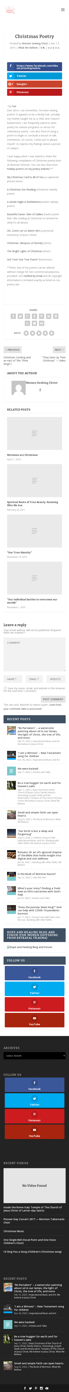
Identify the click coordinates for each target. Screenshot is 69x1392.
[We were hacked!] (11, 771)
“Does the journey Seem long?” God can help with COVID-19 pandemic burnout (39, 910)
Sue (14, 106)
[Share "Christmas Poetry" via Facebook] (13, 316)
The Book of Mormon (43, 819)
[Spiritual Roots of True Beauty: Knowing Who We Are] (34, 480)
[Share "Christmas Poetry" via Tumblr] (34, 316)
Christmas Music (14, 1231)
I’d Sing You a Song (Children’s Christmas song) (32, 1251)
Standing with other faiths (44, 862)
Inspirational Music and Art (46, 741)
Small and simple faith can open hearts (38, 814)
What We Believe (28, 47)
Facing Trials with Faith (43, 917)
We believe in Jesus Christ (30, 744)
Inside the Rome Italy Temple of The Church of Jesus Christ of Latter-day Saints (33, 1209)
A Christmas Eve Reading (21, 189)
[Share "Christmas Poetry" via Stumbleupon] (27, 323)
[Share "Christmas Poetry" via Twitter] (20, 316)
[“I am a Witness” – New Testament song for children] (11, 755)
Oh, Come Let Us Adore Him (23, 230)
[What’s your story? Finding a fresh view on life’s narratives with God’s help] (11, 890)
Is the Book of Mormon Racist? (37, 874)
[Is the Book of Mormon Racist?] (11, 876)
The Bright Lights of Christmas (24, 251)
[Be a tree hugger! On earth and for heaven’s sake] (11, 785)
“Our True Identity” (19, 552)
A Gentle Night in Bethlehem (23, 202)
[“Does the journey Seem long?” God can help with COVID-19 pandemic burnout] (11, 909)
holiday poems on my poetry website (28, 168)
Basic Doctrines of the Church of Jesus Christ (36, 791)
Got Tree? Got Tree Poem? (22, 259)
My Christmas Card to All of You (25, 177)
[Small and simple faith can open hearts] (11, 814)
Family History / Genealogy (40, 1345)
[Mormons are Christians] (34, 433)
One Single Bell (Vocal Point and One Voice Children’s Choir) (30, 1241)
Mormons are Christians (22, 455)
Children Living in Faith (44, 837)
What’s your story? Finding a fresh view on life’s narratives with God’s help (39, 891)
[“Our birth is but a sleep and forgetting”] (11, 833)
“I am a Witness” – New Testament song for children (39, 754)
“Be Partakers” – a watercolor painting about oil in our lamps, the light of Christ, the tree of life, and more (39, 732)
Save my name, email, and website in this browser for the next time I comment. (34, 690)
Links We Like (39, 877)
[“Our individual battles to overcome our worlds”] (34, 578)
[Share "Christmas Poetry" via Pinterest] (41, 316)
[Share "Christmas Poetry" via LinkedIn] (48, 316)
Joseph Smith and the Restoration (37, 1347)
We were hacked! (28, 768)
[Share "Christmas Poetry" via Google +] (27, 316)
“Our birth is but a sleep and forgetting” (35, 832)
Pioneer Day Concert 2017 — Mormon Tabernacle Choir (34, 1221)
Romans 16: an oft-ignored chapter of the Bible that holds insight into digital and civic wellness (40, 855)
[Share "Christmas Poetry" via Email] (34, 323)
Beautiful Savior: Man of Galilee (25, 214)
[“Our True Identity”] (34, 531)
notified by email (33, 276)
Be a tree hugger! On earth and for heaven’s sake (39, 784)
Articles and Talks (41, 772)
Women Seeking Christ (35, 43)
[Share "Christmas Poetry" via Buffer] (55, 316)
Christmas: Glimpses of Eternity (25, 243)
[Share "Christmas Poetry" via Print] (41, 323)
